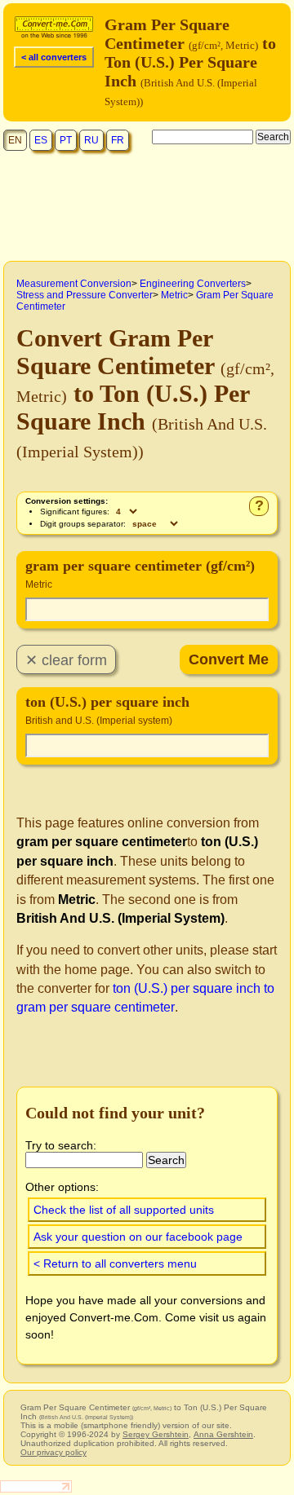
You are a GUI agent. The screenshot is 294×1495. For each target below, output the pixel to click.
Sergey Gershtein (155, 1434)
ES (40, 140)
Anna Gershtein (223, 1434)
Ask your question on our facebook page (138, 1236)
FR (117, 140)
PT (66, 140)
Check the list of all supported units (123, 1209)
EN (15, 140)
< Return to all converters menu (115, 1263)
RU (91, 140)
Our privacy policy (53, 1452)
